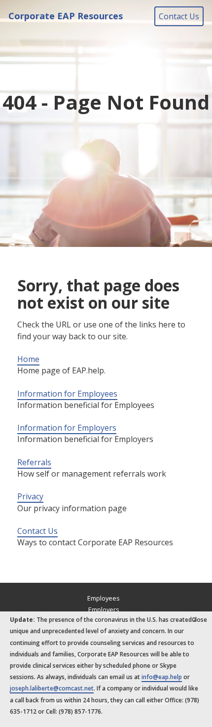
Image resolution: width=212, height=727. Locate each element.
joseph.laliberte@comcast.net (52, 688)
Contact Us (179, 16)
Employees (103, 598)
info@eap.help (161, 677)
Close (199, 619)
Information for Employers (66, 427)
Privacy (30, 496)
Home (28, 359)
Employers (103, 609)
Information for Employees (67, 393)
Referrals (34, 462)
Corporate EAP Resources (65, 16)
